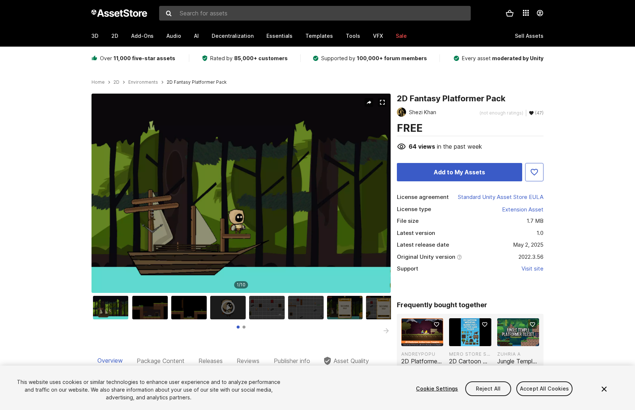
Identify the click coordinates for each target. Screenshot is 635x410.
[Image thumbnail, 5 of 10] (268, 307)
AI (196, 36)
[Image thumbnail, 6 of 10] (307, 307)
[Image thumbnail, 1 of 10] (112, 307)
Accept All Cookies (544, 388)
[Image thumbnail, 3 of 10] (190, 307)
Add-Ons (142, 36)
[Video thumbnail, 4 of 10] (229, 307)
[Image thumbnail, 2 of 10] (151, 307)
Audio (173, 36)
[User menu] (539, 13)
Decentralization (233, 36)
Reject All (488, 388)
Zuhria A (509, 354)
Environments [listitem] (143, 82)
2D (114, 36)
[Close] (604, 389)
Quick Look (426, 339)
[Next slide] (386, 330)
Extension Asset (522, 209)
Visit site (532, 268)
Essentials (279, 36)
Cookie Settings (437, 388)
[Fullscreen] (382, 102)
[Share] (369, 102)
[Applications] (525, 12)
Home (98, 82)
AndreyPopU (418, 354)
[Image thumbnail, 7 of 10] (346, 307)
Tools (353, 36)
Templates (319, 36)
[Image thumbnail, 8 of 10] (385, 307)
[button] (509, 13)
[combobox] (315, 13)
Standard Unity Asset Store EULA (500, 196)
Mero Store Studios (470, 354)
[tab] (238, 327)
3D (95, 36)
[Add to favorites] (436, 324)
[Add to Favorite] (534, 172)
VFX (378, 36)
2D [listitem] (116, 82)
